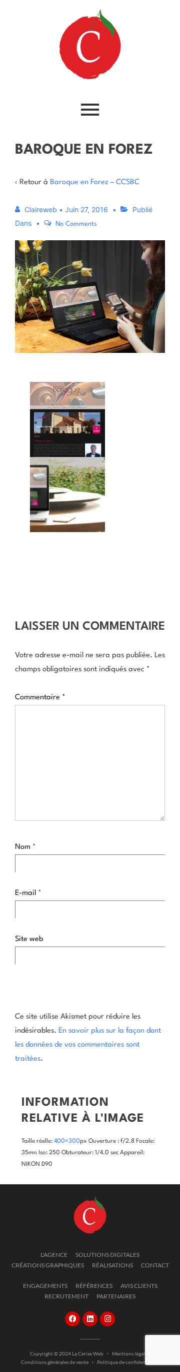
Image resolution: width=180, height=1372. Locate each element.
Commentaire (40, 697)
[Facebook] (72, 1318)
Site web (29, 939)
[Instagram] (107, 1318)
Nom (22, 847)
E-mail (25, 893)
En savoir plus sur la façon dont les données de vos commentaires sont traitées (88, 1045)
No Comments (76, 224)
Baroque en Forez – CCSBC (95, 182)
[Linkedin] (90, 1318)
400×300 (67, 1141)
